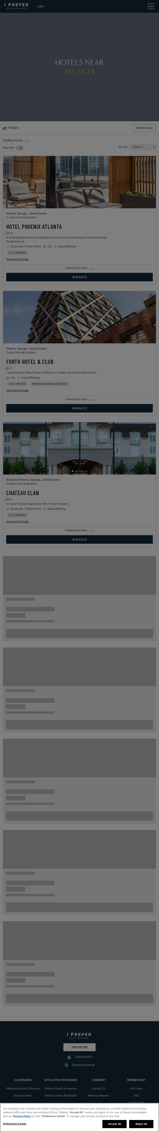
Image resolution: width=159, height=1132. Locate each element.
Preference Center (14, 1123)
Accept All (114, 1123)
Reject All (141, 1123)
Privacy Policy (22, 1116)
